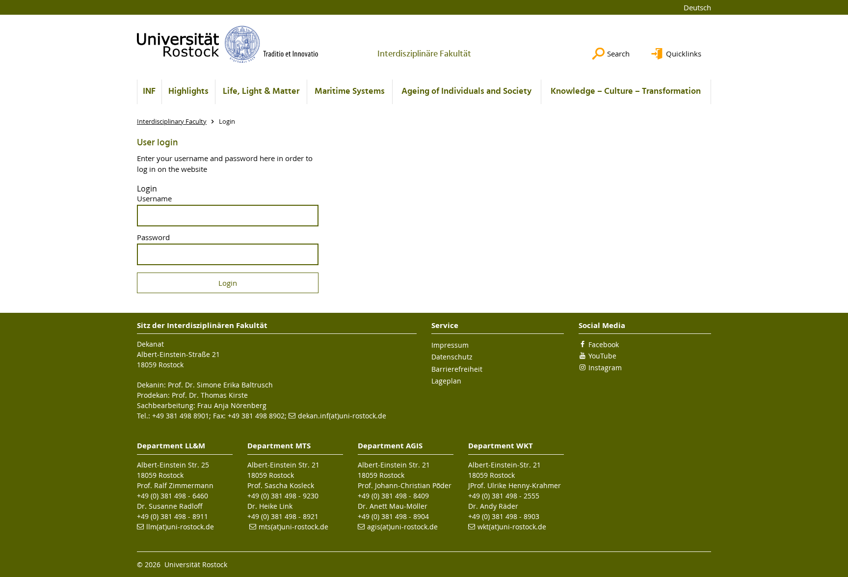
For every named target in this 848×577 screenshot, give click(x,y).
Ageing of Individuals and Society (466, 91)
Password (153, 237)
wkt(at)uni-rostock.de (511, 526)
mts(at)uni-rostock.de (293, 526)
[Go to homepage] (227, 44)
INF (149, 91)
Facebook (603, 344)
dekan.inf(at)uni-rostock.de (342, 415)
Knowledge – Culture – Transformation (626, 91)
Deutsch (697, 7)
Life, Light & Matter (261, 91)
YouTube (602, 355)
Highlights (188, 91)
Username (154, 198)
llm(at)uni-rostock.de (180, 526)
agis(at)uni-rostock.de (402, 526)
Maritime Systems (350, 91)
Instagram (605, 367)
